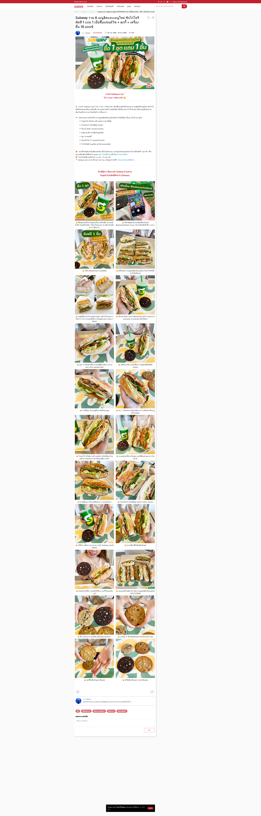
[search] (184, 6)
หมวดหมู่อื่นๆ (99, 711)
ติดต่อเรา (137, 6)
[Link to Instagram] (161, 2)
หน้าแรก (76, 12)
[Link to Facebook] (158, 2)
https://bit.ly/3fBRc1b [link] (126, 160)
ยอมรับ (150, 808)
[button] (153, 17)
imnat (88, 33)
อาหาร (112, 711)
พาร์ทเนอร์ (120, 6)
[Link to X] (164, 2)
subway (123, 711)
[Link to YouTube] (167, 2)
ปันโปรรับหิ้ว (109, 6)
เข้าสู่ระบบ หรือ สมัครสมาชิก (180, 2)
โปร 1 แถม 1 (91, 12)
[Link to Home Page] (79, 6)
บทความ (99, 6)
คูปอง (129, 6)
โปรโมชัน (90, 6)
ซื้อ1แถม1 (87, 711)
